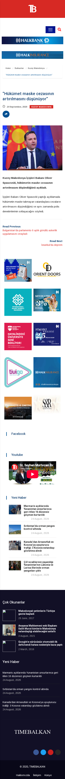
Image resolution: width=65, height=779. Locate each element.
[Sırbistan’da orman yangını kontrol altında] (15, 529)
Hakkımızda (23, 775)
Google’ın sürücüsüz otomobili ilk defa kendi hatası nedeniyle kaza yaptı (40, 643)
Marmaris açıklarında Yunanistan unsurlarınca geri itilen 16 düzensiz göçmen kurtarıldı (37, 510)
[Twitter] (43, 752)
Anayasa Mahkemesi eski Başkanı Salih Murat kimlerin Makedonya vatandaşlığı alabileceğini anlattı (37, 628)
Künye (48, 775)
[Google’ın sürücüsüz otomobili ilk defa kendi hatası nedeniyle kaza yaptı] (9, 646)
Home (8, 68)
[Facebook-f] (36, 752)
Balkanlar (19, 68)
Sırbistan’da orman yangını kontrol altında (39, 527)
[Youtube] (50, 752)
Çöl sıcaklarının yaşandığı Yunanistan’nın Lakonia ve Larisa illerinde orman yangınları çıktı (38, 566)
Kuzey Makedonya (36, 68)
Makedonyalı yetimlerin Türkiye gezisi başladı (36, 612)
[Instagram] (58, 752)
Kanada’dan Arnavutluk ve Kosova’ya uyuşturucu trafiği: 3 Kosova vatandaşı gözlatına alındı (39, 546)
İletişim (37, 775)
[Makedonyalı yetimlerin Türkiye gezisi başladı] (9, 615)
